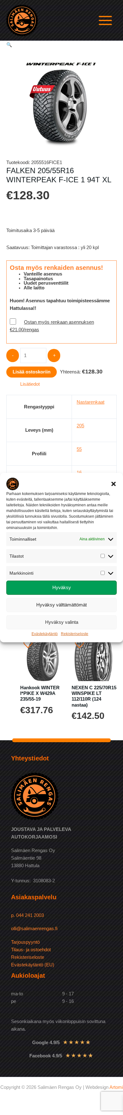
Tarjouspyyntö (25, 942)
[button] (113, 484)
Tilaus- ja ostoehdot (31, 949)
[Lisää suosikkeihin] (28, 644)
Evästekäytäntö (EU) (32, 964)
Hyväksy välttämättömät (61, 604)
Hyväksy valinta (61, 622)
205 (80, 425)
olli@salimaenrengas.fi (34, 928)
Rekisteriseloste (74, 634)
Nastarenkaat (90, 402)
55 (79, 449)
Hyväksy (61, 587)
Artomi (116, 1087)
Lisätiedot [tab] (30, 384)
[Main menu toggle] (105, 20)
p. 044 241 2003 (28, 915)
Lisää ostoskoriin (31, 371)
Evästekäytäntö (45, 634)
